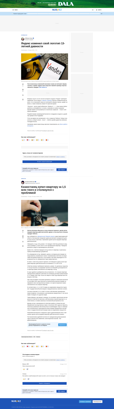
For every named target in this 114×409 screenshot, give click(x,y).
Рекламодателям (97, 401)
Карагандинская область (27, 336)
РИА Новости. (43, 87)
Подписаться (62, 324)
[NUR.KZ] (57, 10)
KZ (92, 9)
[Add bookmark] (23, 99)
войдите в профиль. (60, 156)
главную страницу (47, 100)
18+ (34, 336)
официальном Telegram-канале (46, 236)
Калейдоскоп (24, 35)
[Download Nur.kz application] (57, 4)
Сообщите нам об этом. (48, 130)
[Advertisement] (57, 23)
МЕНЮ (16, 9)
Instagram (62, 169)
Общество (23, 178)
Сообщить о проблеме (85, 401)
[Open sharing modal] (23, 95)
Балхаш (38, 336)
